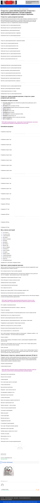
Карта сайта (16, 497)
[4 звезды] (4, 454)
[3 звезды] (3, 454)
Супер (6, 459)
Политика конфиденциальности (24, 497)
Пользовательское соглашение (6, 499)
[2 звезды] (2, 454)
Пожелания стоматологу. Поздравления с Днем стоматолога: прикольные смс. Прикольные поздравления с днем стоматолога (8, 471)
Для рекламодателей (9, 497)
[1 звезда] (1, 454)
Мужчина (2, 459)
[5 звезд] (5, 454)
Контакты (2, 497)
